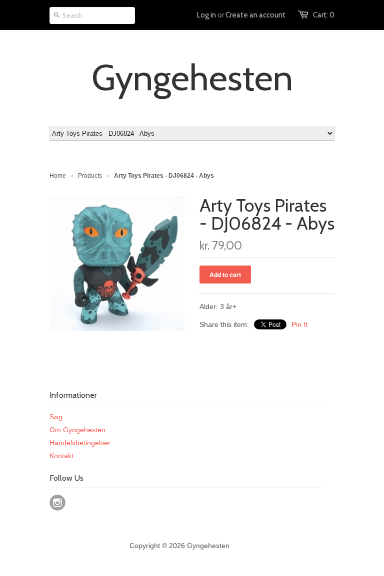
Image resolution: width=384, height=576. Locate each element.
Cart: (323, 14)
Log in (206, 14)
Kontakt (62, 456)
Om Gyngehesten (78, 430)
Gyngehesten (192, 78)
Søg (56, 417)
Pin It (300, 324)
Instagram (58, 503)
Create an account (256, 14)
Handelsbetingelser (80, 443)
